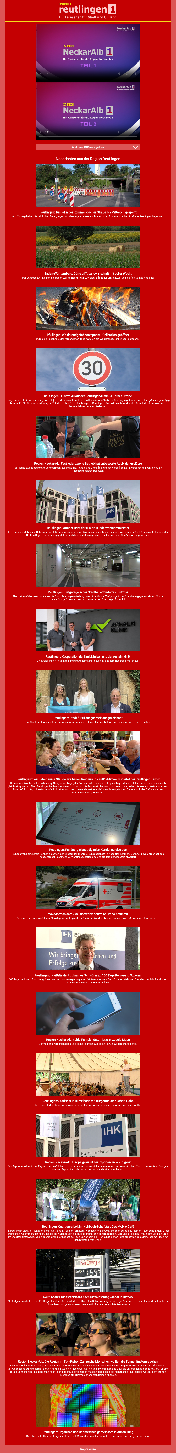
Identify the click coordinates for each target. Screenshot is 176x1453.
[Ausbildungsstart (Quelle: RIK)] (88, 457)
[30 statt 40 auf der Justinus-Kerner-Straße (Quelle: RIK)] (88, 390)
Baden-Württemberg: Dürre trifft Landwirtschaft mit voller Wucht (88, 273)
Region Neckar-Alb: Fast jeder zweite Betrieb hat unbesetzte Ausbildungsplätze (88, 463)
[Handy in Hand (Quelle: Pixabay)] (88, 1033)
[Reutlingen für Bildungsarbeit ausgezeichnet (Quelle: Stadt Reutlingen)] (88, 711)
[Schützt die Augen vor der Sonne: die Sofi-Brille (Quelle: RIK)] (88, 1355)
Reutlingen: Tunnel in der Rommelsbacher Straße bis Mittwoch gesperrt (88, 212)
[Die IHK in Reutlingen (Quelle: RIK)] (88, 521)
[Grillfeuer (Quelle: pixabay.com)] (88, 328)
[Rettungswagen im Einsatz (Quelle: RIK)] (88, 908)
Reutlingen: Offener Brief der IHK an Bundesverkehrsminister (88, 528)
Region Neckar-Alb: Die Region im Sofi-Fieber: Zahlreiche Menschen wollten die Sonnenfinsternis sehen (88, 1361)
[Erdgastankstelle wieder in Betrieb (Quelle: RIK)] (88, 1291)
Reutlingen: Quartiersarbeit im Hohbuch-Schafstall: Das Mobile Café (88, 1226)
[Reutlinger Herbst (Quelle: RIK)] (88, 773)
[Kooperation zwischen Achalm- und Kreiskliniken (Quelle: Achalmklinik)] (88, 650)
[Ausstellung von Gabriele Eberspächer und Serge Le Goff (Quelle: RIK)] (88, 1426)
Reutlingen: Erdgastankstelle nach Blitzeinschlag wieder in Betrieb (88, 1297)
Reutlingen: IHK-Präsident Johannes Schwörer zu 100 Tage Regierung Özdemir (88, 975)
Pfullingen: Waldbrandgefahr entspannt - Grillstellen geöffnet (88, 335)
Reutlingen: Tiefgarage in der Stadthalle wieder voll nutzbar (88, 592)
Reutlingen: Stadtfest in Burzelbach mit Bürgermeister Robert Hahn (88, 1101)
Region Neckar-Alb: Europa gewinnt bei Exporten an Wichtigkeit (88, 1162)
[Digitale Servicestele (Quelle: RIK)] (88, 843)
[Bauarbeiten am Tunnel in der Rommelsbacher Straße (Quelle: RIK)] (88, 206)
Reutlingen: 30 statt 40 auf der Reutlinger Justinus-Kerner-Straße (88, 396)
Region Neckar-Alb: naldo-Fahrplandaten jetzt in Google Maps (88, 1039)
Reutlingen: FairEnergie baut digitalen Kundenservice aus (88, 849)
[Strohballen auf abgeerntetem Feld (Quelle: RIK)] (88, 267)
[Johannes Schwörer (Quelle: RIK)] (88, 969)
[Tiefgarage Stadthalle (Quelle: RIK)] (88, 586)
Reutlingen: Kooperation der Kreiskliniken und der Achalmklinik (88, 656)
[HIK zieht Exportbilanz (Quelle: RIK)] (88, 1156)
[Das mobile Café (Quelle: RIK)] (88, 1220)
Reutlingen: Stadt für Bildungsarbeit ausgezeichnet (88, 718)
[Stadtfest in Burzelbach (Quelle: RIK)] (88, 1095)
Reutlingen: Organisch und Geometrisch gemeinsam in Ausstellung (88, 1432)
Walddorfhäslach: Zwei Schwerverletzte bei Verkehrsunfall (88, 914)
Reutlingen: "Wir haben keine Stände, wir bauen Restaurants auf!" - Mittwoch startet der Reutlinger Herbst (88, 779)
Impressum (88, 1449)
